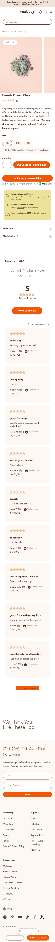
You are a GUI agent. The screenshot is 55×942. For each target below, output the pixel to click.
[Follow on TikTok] (27, 917)
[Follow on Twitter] (42, 917)
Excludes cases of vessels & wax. (28, 5)
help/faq (35, 824)
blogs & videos (10, 877)
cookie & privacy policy (13, 846)
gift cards (35, 850)
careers (6, 835)
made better (8, 824)
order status (36, 830)
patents (6, 841)
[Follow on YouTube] (20, 917)
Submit (27, 794)
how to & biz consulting (37, 843)
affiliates (7, 899)
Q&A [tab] (21, 260)
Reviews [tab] (10, 261)
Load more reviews (27, 688)
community (8, 894)
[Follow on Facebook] (35, 917)
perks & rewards (10, 872)
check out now (16, 199)
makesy (5, 32)
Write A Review (27, 310)
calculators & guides (12, 883)
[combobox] (27, 22)
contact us (20, 207)
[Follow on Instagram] (5, 917)
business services (11, 888)
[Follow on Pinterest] (12, 917)
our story (7, 818)
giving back (8, 830)
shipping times (37, 835)
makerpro (7, 866)
